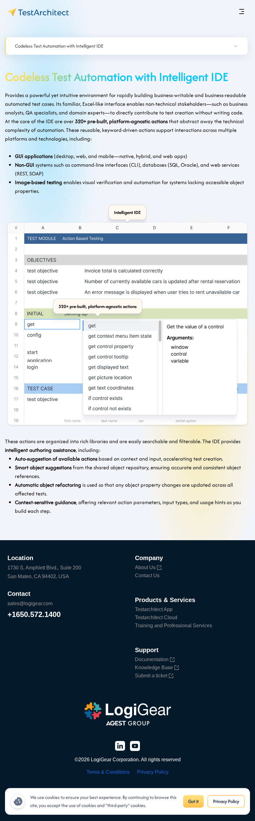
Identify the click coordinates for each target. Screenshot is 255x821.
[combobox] (15, 46)
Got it (193, 801)
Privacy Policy (226, 801)
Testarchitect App (154, 609)
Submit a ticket (151, 675)
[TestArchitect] (38, 12)
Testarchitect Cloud (156, 617)
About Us (145, 567)
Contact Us (147, 575)
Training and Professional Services (173, 625)
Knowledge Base (154, 667)
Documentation (152, 659)
